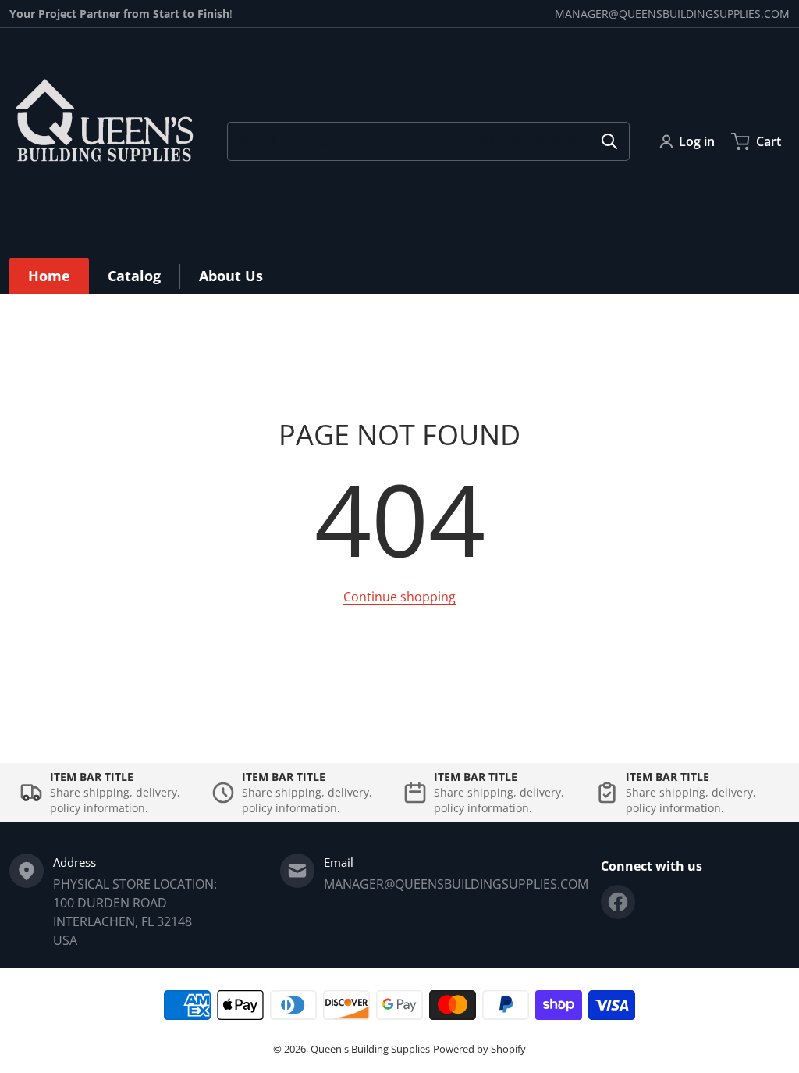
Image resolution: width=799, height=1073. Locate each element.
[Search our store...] (609, 141)
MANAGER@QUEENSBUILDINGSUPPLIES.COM (672, 13)
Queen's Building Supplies (370, 1049)
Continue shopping (399, 596)
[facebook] (618, 902)
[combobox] (428, 141)
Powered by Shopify (479, 1049)
